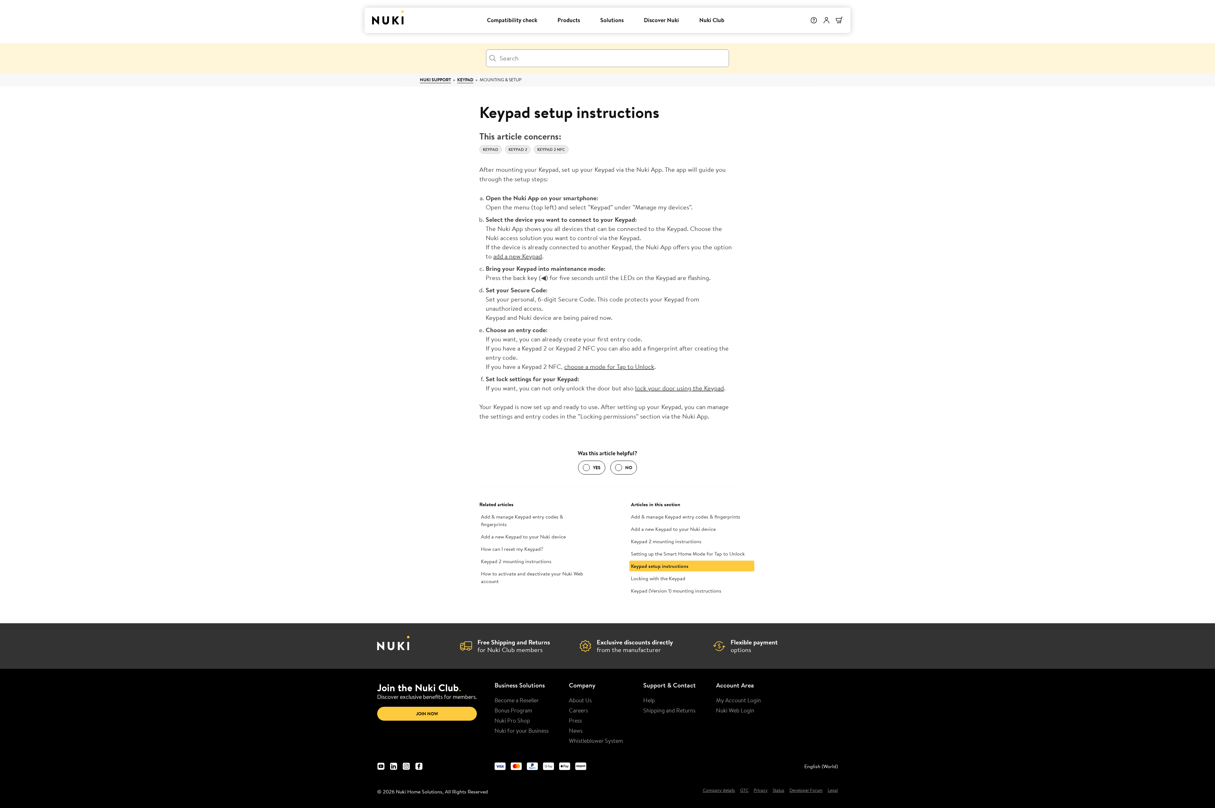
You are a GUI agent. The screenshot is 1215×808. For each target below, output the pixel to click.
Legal (833, 790)
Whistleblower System (596, 741)
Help (649, 700)
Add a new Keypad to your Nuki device (523, 536)
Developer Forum (806, 790)
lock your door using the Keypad (679, 388)
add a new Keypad (517, 256)
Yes (597, 467)
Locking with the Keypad (658, 578)
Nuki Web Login (735, 710)
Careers (578, 710)
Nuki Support (435, 80)
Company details (719, 790)
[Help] (813, 20)
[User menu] (826, 20)
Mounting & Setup (500, 80)
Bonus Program (513, 710)
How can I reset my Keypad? (512, 549)
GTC (744, 790)
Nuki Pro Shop (512, 720)
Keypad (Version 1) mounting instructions (676, 590)
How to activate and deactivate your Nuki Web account (532, 577)
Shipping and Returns (669, 710)
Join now (427, 714)
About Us (580, 700)
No (628, 467)
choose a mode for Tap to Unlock (609, 366)
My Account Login (738, 700)
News (576, 730)
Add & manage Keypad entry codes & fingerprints (522, 520)
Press (575, 720)
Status (778, 790)
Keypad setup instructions (659, 566)
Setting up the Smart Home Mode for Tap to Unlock (688, 553)
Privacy (761, 790)
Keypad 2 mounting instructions (516, 561)
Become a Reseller (517, 700)
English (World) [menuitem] (821, 766)
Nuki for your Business (522, 730)
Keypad (465, 80)
